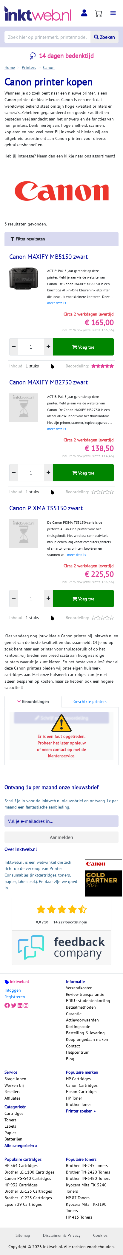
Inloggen (12, 990)
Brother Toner (78, 1104)
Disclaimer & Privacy (62, 1235)
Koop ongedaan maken (87, 1039)
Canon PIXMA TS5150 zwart (46, 508)
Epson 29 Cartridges (23, 1204)
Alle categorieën (19, 1145)
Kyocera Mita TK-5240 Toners (86, 1188)
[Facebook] (7, 1005)
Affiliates (12, 1098)
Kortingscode (78, 1026)
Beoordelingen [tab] (35, 701)
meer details (56, 303)
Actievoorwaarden (82, 1020)
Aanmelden (61, 837)
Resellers (12, 1091)
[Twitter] (13, 1005)
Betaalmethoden (81, 1007)
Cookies (100, 1235)
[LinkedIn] (20, 1005)
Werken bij (14, 1085)
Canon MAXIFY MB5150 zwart (48, 257)
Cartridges (13, 1113)
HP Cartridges (78, 1078)
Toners (10, 1120)
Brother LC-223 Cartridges (28, 1197)
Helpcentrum (77, 1052)
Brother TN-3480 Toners (88, 1178)
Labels (10, 1126)
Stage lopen (15, 1078)
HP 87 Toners (78, 1197)
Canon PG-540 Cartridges (27, 1178)
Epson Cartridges (81, 1091)
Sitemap (23, 1235)
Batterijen (13, 1139)
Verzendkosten (79, 987)
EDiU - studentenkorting (88, 1000)
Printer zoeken (80, 1111)
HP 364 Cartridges (21, 1165)
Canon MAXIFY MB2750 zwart (48, 382)
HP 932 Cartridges (21, 1185)
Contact (73, 1046)
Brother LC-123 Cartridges (28, 1191)
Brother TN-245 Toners (87, 1165)
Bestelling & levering (85, 1032)
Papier (10, 1132)
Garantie (74, 1013)
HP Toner (74, 1098)
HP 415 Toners (79, 1217)
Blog (70, 1058)
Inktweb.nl (19, 981)
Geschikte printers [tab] (90, 701)
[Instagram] (26, 1005)
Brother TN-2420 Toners (88, 1172)
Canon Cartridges (82, 1085)
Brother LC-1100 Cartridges (29, 1172)
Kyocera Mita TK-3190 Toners (86, 1208)
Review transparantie (85, 994)
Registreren (14, 996)
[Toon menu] (113, 13)
